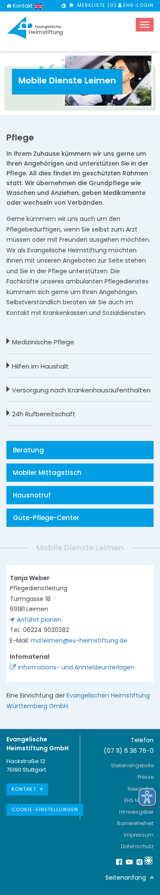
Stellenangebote (132, 765)
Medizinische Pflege (43, 341)
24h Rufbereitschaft (44, 413)
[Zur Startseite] (35, 27)
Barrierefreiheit (135, 823)
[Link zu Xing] (138, 862)
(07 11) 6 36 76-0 (129, 750)
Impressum (139, 834)
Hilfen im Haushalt (40, 366)
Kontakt (22, 5)
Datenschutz (137, 846)
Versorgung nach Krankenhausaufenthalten (81, 390)
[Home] (8, 5)
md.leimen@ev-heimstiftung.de (79, 640)
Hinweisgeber (136, 811)
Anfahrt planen (39, 619)
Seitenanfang (126, 877)
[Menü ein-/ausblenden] (145, 24)
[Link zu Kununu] (148, 860)
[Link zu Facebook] (118, 862)
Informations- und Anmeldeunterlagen (76, 667)
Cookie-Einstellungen (45, 809)
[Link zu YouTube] (128, 862)
